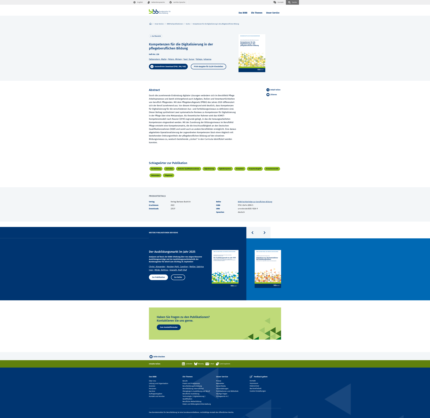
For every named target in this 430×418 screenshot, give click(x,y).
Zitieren (273, 95)
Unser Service (272, 13)
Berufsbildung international (193, 389)
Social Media (221, 386)
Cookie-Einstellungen (258, 391)
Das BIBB (243, 13)
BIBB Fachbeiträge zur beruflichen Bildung (255, 202)
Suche (188, 24)
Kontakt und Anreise (156, 396)
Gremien (152, 386)
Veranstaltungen (222, 389)
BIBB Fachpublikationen (175, 24)
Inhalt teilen (275, 90)
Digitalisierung (209, 169)
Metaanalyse (155, 175)
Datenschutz (254, 386)
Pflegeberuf (168, 175)
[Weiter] (264, 232)
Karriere (152, 391)
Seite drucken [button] (159, 357)
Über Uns (152, 381)
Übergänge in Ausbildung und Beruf (196, 391)
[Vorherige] (252, 232)
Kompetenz (240, 169)
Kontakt (253, 381)
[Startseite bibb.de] (163, 11)
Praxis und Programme (191, 383)
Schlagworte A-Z (222, 396)
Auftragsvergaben (155, 394)
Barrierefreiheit (255, 388)
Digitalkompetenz (225, 169)
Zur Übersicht (156, 36)
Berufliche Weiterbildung (192, 401)
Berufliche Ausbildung (191, 394)
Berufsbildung (156, 169)
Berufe (185, 381)
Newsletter (220, 383)
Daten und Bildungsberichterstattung (197, 404)
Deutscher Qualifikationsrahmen (188, 169)
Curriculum (169, 169)
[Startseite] (150, 24)
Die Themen (256, 13)
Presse (218, 381)
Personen (152, 389)
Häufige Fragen (221, 394)
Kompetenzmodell (272, 169)
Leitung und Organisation (158, 383)
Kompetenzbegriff (255, 169)
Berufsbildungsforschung (192, 386)
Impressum (254, 383)
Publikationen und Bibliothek (227, 391)
